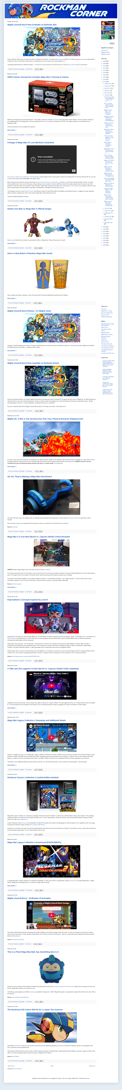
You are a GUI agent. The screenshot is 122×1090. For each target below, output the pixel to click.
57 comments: (28, 769)
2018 (104, 227)
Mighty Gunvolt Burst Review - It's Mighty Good (109, 175)
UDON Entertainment (106, 316)
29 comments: (29, 1060)
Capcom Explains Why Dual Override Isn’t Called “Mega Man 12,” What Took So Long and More (108, 363)
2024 (104, 240)
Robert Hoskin (29, 191)
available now (24, 819)
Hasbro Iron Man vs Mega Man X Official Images (29, 209)
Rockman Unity (105, 315)
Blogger (87, 1078)
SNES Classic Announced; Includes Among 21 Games (38, 77)
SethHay (47, 569)
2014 (104, 75)
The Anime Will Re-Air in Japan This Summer (35, 1010)
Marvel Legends (17, 584)
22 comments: (28, 834)
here (63, 61)
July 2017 (107, 208)
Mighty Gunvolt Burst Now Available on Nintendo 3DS (108, 203)
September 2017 (108, 213)
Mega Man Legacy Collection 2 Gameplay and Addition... (109, 131)
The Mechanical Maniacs (107, 346)
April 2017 (107, 90)
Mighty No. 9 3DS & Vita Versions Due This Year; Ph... (109, 162)
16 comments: (29, 410)
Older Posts (92, 1066)
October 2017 (108, 216)
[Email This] (35, 69)
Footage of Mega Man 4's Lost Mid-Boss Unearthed (108, 190)
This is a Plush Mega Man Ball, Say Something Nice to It (33, 952)
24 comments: (28, 247)
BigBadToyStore (105, 52)
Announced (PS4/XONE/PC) (34, 842)
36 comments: (28, 660)
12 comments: (29, 69)
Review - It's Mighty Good (29, 311)
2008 (104, 61)
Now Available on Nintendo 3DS (32, 25)
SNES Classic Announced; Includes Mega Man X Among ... (109, 197)
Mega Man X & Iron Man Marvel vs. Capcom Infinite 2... (109, 151)
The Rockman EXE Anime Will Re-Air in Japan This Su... (109, 99)
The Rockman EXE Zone (107, 353)
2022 (104, 236)
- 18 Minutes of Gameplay (29, 898)
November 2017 (108, 219)
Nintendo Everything (18, 939)
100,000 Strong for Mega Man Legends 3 (107, 324)
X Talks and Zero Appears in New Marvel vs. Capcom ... (109, 138)
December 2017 (108, 222)
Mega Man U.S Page (106, 311)
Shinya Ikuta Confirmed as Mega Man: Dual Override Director (108, 384)
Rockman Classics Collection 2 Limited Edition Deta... (109, 125)
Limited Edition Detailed (32, 777)
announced (56, 119)
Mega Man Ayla (105, 332)
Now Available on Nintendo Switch (33, 363)
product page (33, 992)
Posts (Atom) (18, 1068)
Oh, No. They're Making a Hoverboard (29, 476)
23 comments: (28, 201)
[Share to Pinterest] (42, 69)
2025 (104, 242)
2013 (104, 72)
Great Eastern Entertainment (20, 997)
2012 (104, 70)
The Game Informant (106, 344)
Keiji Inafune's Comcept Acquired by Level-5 (27, 600)
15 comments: (28, 355)
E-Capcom (104, 309)
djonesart (15, 527)
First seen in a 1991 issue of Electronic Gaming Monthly (23, 176)
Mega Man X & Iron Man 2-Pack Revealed (38, 537)
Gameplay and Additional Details (36, 720)
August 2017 (107, 210)
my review (72, 64)
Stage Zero (104, 340)
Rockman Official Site (107, 313)
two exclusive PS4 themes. (37, 824)
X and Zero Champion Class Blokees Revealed (108, 378)
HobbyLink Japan (105, 54)
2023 (104, 238)
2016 (104, 79)
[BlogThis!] (37, 69)
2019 (104, 229)
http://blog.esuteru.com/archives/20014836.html (25, 656)
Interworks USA (73, 518)
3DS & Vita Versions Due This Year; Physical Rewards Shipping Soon (45, 419)
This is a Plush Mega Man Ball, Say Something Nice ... (109, 105)
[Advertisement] (108, 276)
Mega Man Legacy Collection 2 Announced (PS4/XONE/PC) (109, 118)
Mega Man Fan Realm (107, 334)
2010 (104, 66)
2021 (104, 233)
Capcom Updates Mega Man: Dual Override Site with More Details (107, 371)
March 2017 (107, 88)
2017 (104, 81)
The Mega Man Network (107, 348)
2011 (104, 68)
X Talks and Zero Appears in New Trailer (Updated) (43, 669)
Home (51, 1066)
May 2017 (107, 92)
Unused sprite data (76, 185)
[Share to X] (39, 69)
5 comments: (28, 303)
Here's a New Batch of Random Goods (29, 253)
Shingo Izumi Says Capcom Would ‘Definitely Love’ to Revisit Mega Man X (108, 391)
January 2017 (108, 83)
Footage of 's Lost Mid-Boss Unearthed (30, 142)
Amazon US (104, 50)
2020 (104, 231)
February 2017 (108, 86)
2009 (104, 63)
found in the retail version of (47, 182)
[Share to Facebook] (40, 69)
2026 (104, 245)
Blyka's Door (104, 327)
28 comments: (29, 134)
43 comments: (28, 712)
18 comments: (29, 471)
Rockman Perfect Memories (105, 337)
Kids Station (15, 1056)
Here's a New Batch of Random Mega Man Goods (109, 180)
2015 (104, 77)
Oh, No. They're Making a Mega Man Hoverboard (109, 157)
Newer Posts (11, 1066)
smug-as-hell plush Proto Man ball (63, 986)
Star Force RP (105, 342)
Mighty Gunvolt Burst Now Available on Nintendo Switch (109, 169)
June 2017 (107, 95)
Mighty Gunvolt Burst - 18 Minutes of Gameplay (108, 112)
